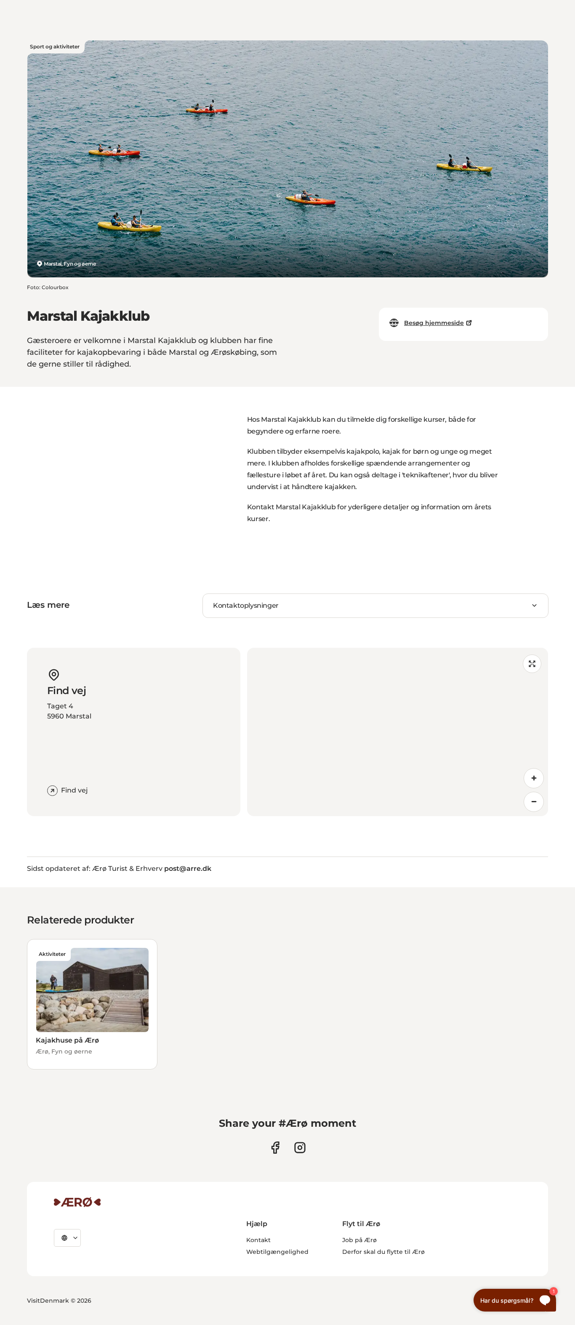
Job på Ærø (359, 1240)
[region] (397, 732)
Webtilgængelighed (277, 1252)
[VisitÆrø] (77, 1202)
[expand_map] (532, 664)
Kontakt (258, 1240)
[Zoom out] (534, 802)
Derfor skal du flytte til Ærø (383, 1252)
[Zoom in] (534, 778)
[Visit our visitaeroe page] (275, 1147)
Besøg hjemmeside (434, 323)
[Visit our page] (300, 1147)
